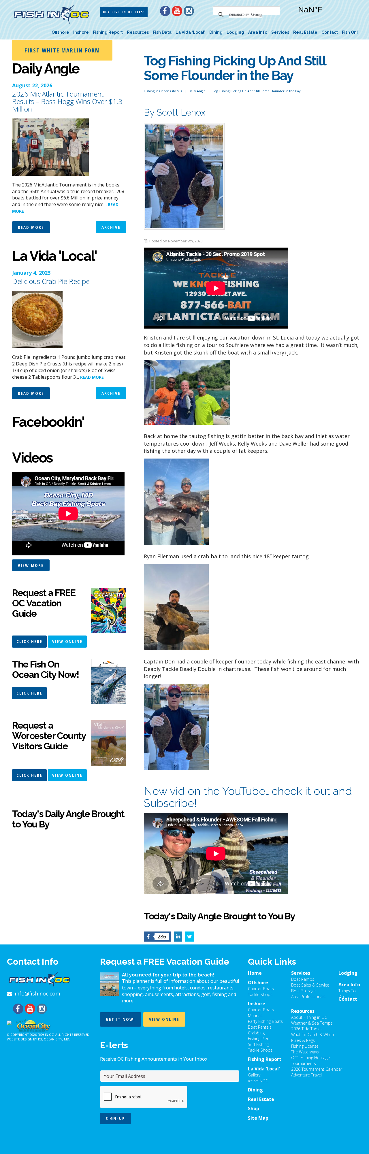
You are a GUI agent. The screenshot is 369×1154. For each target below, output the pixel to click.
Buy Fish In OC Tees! (124, 12)
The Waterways (305, 1052)
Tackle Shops (260, 994)
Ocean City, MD (56, 1039)
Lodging (235, 32)
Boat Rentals (260, 1027)
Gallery (254, 1075)
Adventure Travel (306, 1075)
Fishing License (305, 1046)
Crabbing (256, 1033)
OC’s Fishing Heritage (310, 1057)
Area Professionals (308, 996)
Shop (253, 1108)
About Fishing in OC (309, 1017)
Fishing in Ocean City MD (163, 91)
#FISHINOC (258, 1080)
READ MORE (92, 377)
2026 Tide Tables (307, 1029)
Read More (31, 227)
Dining (216, 32)
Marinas (255, 1015)
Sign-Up (115, 1118)
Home (255, 973)
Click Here (29, 641)
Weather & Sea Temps (312, 1023)
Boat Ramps (302, 979)
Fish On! (350, 32)
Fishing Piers (259, 1038)
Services (280, 32)
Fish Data (162, 32)
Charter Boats (261, 988)
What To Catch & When (312, 1034)
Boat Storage (303, 990)
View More (31, 565)
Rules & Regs (303, 1040)
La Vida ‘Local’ (190, 32)
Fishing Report (108, 32)
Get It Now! (120, 1019)
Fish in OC (45, 1034)
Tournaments (303, 1063)
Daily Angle (197, 91)
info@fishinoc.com (37, 993)
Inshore (81, 32)
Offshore (60, 32)
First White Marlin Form (62, 50)
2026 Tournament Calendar (316, 1069)
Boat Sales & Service (310, 985)
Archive (111, 227)
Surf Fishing (258, 1044)
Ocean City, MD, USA (325, 14)
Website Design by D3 (24, 1039)
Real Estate (305, 32)
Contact (329, 32)
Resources (138, 32)
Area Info (257, 32)
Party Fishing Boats (265, 1021)
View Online (67, 641)
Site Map (258, 1118)
